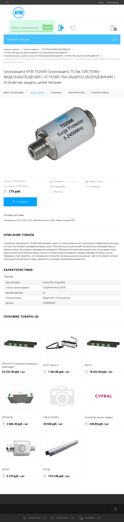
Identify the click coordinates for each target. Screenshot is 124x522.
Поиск (47, 27)
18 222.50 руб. (100, 372)
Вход (101, 2)
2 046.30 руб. (17, 424)
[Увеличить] (62, 136)
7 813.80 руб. (58, 476)
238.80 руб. (99, 424)
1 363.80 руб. (58, 372)
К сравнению (94, 186)
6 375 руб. (15, 476)
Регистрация (112, 2)
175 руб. (15, 191)
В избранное (59, 186)
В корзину (22, 201)
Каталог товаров (18, 39)
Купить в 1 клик (96, 181)
